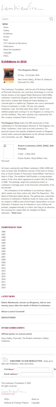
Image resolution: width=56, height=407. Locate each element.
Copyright (7, 53)
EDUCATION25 (8, 317)
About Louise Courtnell (12, 311)
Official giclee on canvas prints (16, 334)
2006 (3, 254)
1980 (3, 232)
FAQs (6, 399)
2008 (3, 260)
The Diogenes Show (28, 70)
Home (5, 27)
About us (35, 399)
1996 (3, 243)
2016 (3, 279)
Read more (29, 137)
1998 (3, 248)
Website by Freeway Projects (16, 403)
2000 (3, 251)
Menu (5, 24)
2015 (3, 276)
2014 (3, 274)
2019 (3, 288)
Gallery (6, 30)
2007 (3, 257)
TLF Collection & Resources (15, 43)
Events (6, 37)
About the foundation (12, 49)
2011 (3, 265)
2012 (3, 268)
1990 (3, 240)
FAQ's (5, 56)
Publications (8, 46)
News (5, 40)
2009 (3, 262)
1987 (3, 234)
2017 (3, 282)
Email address (11, 374)
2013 (3, 271)
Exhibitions (8, 34)
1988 (3, 237)
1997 (3, 246)
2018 (3, 285)
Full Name (9, 369)
